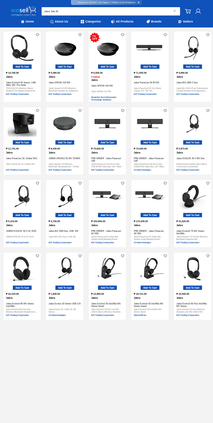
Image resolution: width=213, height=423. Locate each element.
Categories (93, 21)
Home (30, 21)
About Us (61, 21)
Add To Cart (22, 66)
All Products (124, 21)
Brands (156, 21)
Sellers (188, 21)
